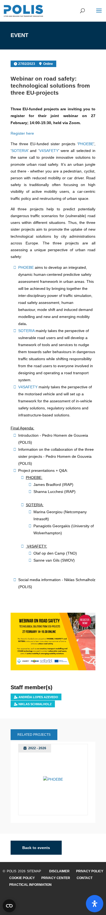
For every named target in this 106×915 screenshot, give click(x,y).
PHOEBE (85, 144)
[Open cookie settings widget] (9, 905)
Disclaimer (59, 871)
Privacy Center (55, 878)
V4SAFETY (48, 150)
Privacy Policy (89, 871)
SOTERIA (19, 150)
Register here (22, 133)
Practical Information (30, 885)
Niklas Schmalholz (35, 704)
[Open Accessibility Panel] (94, 903)
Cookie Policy (22, 878)
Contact (84, 878)
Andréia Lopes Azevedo (38, 697)
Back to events (36, 848)
